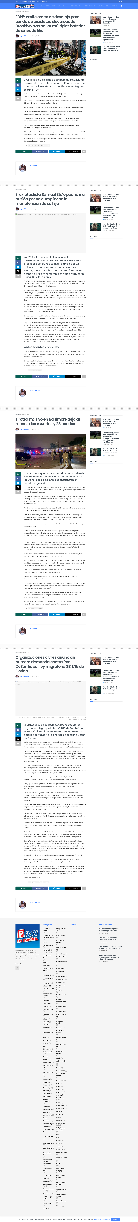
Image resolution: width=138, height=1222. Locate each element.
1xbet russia (47, 1025)
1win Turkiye (47, 975)
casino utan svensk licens (47, 1154)
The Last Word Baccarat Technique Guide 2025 (108, 939)
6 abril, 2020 (107, 25)
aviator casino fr (48, 1073)
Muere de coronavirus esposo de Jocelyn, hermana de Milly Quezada (111, 20)
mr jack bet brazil (60, 1022)
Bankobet (46, 1094)
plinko (58, 1086)
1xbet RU (46, 1022)
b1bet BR (46, 1091)
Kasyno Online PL (61, 948)
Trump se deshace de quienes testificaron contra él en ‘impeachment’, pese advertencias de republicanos (111, 35)
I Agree (115, 1220)
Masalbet (59, 969)
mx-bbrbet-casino (60, 1032)
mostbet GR (60, 985)
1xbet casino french (47, 995)
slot (57, 1138)
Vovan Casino (61, 1189)
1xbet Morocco (48, 1014)
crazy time (47, 1175)
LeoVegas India (61, 957)
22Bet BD (46, 1040)
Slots (58, 1141)
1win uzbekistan (48, 978)
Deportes (46, 1181)
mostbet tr (60, 1011)
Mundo (114, 6)
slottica (59, 1146)
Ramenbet (59, 1114)
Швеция (59, 1206)
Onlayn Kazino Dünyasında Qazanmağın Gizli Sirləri (109, 930)
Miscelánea (60, 971)
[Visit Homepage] (24, 6)
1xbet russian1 (48, 1033)
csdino (45, 1178)
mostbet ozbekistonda (61, 1001)
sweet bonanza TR (61, 1158)
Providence (50, 6)
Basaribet (46, 1097)
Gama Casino (47, 1204)
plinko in (59, 1089)
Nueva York (45, 145)
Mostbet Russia (61, 1006)
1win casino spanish (47, 957)
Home (17, 12)
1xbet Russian (47, 1028)
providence (25, 36)
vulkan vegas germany (61, 1195)
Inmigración (90, 6)
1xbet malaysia (48, 1009)
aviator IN (46, 1079)
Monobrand (60, 979)
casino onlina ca (48, 1137)
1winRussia (46, 983)
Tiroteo (39, 608)
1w (44, 942)
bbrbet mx (46, 1106)
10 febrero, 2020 (108, 42)
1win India (46, 966)
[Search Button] (122, 6)
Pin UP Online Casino (60, 1075)
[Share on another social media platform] (18, 98)
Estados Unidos (76, 6)
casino (45, 1127)
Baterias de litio (34, 145)
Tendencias (60, 1164)
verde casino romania (61, 1183)
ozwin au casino (59, 1052)
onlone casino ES (61, 1045)
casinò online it (48, 1148)
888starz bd (47, 1049)
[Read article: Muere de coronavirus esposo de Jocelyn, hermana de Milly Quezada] (95, 20)
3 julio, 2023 (35, 36)
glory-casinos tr (61, 930)
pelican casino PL (61, 1062)
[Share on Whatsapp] (18, 80)
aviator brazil (47, 1063)
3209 (44, 1046)
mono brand (60, 976)
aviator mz (46, 1085)
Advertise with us (26, 1)
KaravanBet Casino (60, 941)
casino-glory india (47, 1169)
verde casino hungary (61, 1170)
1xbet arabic (47, 986)
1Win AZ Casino (48, 945)
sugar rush (60, 1149)
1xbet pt (45, 1019)
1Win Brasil (46, 950)
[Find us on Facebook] (119, 1)
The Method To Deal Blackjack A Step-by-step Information (110, 947)
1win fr (45, 963)
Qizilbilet (59, 1111)
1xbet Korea (47, 1003)
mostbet (59, 982)
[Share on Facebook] (18, 85)
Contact (44, 1)
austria (45, 1057)
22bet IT (46, 1043)
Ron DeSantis (43, 882)
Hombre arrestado (35, 370)
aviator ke (46, 1082)
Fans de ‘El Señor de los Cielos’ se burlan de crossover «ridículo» (111, 48)
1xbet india (46, 1001)
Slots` (58, 1143)
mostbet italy (61, 995)
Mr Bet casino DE (61, 1015)
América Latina (103, 6)
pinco (58, 1083)
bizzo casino (47, 1109)
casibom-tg (47, 1124)
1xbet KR (46, 1006)
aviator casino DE (48, 1066)
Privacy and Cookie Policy (101, 1220)
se (57, 1135)
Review (58, 1117)
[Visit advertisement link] (50, 158)
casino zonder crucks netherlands (48, 1162)
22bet (45, 1037)
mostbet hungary (59, 989)
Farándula (23, 189)
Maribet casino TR (61, 963)
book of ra (47, 1112)
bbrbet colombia (46, 1100)
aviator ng (46, 1088)
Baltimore (32, 608)
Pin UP (58, 1068)
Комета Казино (61, 1201)
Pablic (58, 1058)
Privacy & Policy (36, 1)
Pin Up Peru (60, 1080)
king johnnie (60, 954)
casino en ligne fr (48, 1130)
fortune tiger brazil (47, 1198)
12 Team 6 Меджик (46, 930)
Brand (45, 1118)
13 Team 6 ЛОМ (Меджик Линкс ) (48, 936)
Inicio (41, 6)
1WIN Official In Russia (48, 969)
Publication (60, 1109)
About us (18, 1)
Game (45, 1208)
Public (58, 1103)
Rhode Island (62, 6)
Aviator (45, 1060)
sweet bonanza (61, 1152)
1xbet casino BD (48, 989)
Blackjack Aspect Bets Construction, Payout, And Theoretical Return (109, 957)
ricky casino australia (60, 1129)
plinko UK (59, 1092)
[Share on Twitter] (18, 94)
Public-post (60, 1106)
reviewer (59, 1120)
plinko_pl (59, 1095)
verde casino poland (61, 1176)
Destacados (47, 1184)
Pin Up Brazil (60, 1071)
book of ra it (47, 1115)
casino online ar (48, 1143)
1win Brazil (46, 953)
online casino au (61, 1039)
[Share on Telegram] (18, 89)
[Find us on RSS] (122, 1)
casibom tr (47, 1121)
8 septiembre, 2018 (109, 53)
